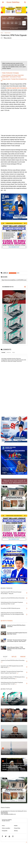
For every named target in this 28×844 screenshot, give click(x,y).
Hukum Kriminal (7, 32)
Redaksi (15, 825)
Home (2, 32)
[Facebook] (2, 836)
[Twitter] (5, 836)
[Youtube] (9, 836)
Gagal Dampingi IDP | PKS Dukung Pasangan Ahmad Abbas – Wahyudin (13, 701)
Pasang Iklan (4, 830)
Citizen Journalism (6, 828)
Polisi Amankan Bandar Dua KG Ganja (13, 327)
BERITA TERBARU (7, 620)
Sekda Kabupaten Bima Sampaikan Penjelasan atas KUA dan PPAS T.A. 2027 (13, 734)
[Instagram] (12, 836)
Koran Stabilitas (13, 2)
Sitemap (16, 830)
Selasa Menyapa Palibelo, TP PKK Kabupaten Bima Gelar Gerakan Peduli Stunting (16, 649)
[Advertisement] (12, 50)
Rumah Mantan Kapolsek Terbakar (13, 340)
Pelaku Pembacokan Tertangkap (10, 73)
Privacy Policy (17, 828)
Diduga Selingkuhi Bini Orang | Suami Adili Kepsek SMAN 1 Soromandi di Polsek (12, 76)
